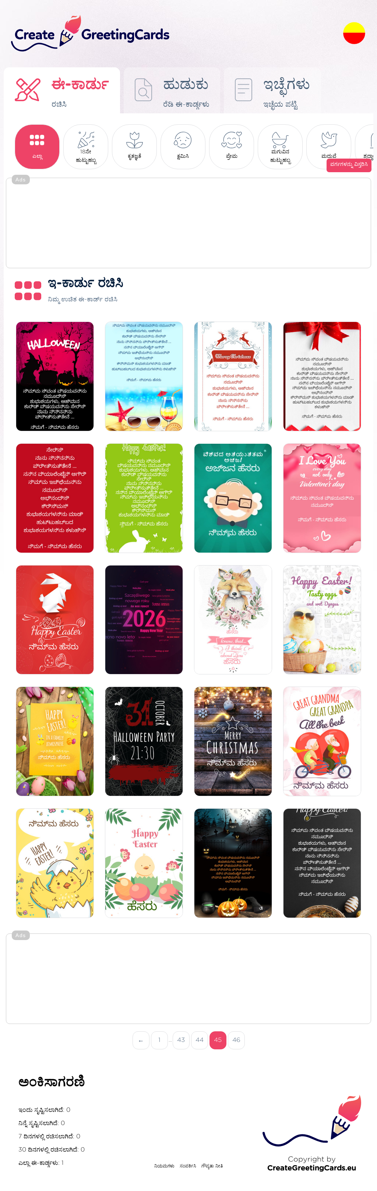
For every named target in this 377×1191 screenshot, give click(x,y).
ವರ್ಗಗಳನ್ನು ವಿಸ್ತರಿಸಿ (349, 164)
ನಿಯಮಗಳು (164, 1166)
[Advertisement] (188, 223)
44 (199, 1040)
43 (181, 1040)
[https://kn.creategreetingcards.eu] (171, 34)
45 (218, 1040)
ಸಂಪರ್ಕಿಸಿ (188, 1166)
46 (236, 1040)
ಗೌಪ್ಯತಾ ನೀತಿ (212, 1166)
